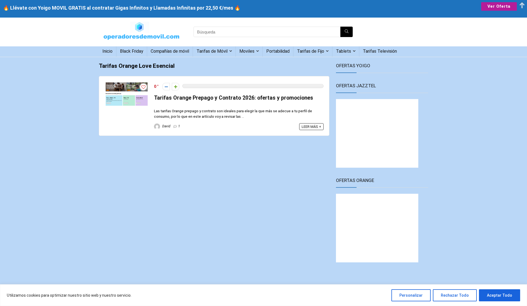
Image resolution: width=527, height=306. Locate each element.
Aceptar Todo (499, 295)
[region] (263, 295)
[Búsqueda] (346, 32)
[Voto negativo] (166, 86)
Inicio (107, 51)
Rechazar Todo (455, 295)
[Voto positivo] (175, 86)
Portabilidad (278, 51)
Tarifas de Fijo (310, 51)
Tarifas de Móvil (212, 51)
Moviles (246, 51)
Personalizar (411, 295)
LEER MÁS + (311, 127)
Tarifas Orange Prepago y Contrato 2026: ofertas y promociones (233, 98)
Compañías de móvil (170, 51)
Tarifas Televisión (380, 51)
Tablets (343, 51)
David (165, 126)
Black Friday (131, 51)
